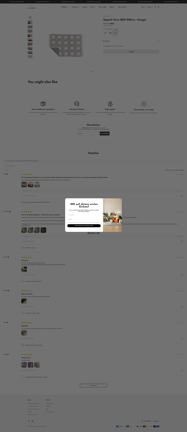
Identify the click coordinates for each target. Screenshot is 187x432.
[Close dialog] (120, 200)
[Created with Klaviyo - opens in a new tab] (93, 233)
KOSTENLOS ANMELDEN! (84, 225)
